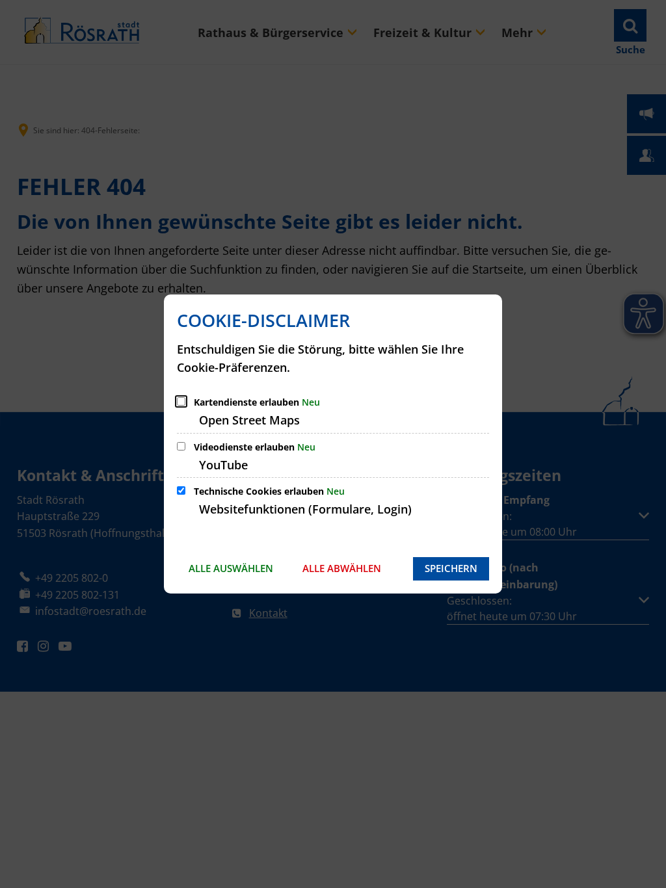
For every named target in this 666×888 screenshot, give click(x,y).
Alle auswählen (231, 568)
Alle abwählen (341, 568)
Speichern (451, 568)
